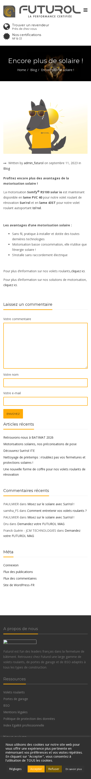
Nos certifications (26, 34)
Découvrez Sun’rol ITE (19, 451)
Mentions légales (15, 712)
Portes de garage (15, 699)
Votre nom (11, 374)
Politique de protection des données (29, 719)
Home (21, 70)
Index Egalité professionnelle (23, 725)
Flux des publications (18, 572)
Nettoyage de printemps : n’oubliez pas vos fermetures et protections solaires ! (44, 460)
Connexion (11, 565)
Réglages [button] (15, 769)
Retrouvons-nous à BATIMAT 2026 (28, 437)
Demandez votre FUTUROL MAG (40, 524)
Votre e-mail (12, 393)
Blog (33, 70)
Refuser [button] (53, 769)
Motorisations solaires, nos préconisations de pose (40, 444)
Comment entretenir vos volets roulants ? (57, 511)
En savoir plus (74, 769)
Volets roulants (14, 692)
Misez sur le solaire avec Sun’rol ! (50, 504)
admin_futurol (34, 163)
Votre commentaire (17, 319)
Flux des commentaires (20, 578)
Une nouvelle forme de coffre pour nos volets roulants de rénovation (44, 472)
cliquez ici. (78, 271)
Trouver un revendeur (30, 25)
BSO (6, 705)
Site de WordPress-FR (18, 585)
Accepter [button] (36, 769)
